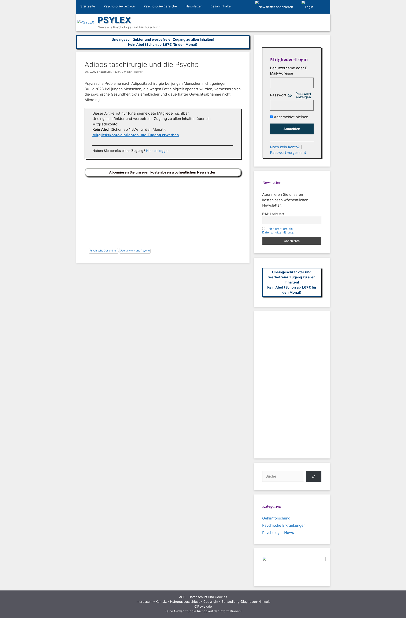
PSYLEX (114, 20)
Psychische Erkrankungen (284, 525)
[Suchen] (313, 476)
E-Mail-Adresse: (273, 213)
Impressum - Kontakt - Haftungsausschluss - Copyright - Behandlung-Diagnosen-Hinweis (203, 602)
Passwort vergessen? (288, 152)
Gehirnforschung (276, 518)
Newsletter (193, 6)
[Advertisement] (163, 213)
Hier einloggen (157, 151)
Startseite (87, 6)
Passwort (278, 95)
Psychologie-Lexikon (119, 6)
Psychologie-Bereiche (160, 6)
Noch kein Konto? (285, 147)
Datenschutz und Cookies (208, 597)
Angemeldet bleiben (290, 117)
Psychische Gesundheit (103, 250)
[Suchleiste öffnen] (323, 7)
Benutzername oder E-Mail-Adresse (289, 71)
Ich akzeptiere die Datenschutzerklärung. (278, 230)
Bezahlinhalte (220, 6)
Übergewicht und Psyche (135, 250)
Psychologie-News (278, 533)
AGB (182, 597)
